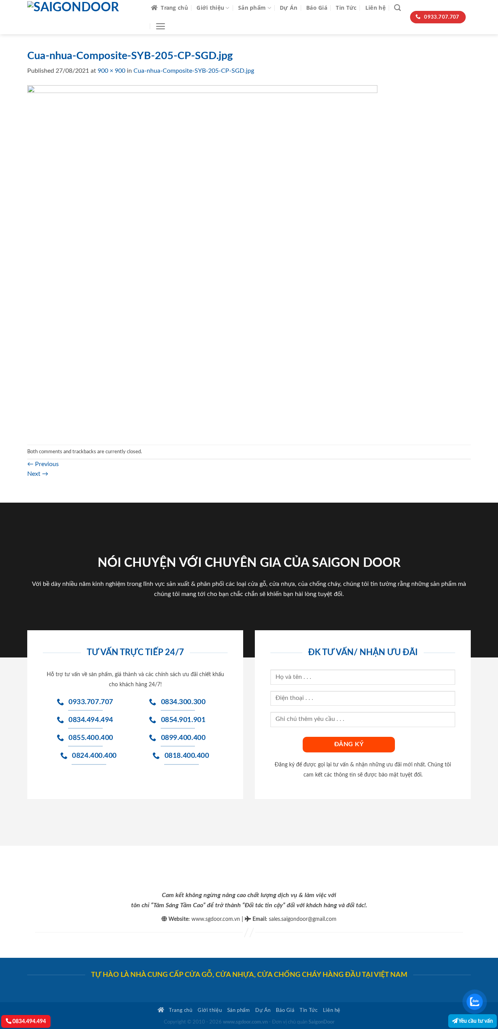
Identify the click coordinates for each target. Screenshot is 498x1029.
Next (37, 474)
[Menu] (160, 26)
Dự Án (288, 7)
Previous (43, 464)
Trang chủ (174, 7)
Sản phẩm (252, 7)
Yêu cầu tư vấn (475, 1021)
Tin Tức (346, 7)
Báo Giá (316, 7)
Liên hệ (375, 7)
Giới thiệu (210, 7)
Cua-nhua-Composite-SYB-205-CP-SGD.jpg (193, 71)
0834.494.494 (28, 1021)
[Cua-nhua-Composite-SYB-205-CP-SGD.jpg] (202, 260)
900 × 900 (111, 71)
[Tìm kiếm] (397, 8)
